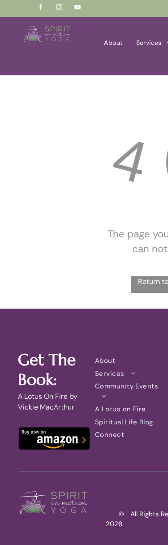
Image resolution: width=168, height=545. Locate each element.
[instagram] (59, 8)
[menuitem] (113, 43)
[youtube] (77, 8)
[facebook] (41, 8)
